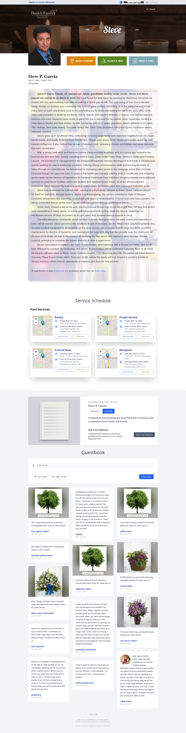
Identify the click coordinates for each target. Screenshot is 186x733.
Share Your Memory (144, 434)
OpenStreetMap (95, 726)
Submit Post (146, 476)
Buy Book (108, 411)
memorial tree (61, 270)
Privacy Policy (86, 722)
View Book (94, 411)
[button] (42, 323)
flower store (100, 270)
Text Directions (63, 336)
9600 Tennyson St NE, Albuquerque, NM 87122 (135, 365)
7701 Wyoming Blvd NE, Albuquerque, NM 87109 (70, 330)
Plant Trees (81, 336)
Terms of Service (100, 722)
